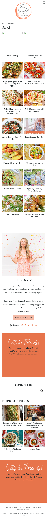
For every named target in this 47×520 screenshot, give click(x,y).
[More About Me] (23, 254)
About (28, 507)
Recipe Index (23, 509)
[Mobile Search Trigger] (44, 4)
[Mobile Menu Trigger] (3, 4)
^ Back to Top (11, 507)
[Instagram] (22, 325)
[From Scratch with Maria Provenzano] (23, 10)
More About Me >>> (23, 317)
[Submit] (42, 391)
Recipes (11, 24)
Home (4, 24)
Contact (37, 507)
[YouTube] (35, 325)
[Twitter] (28, 325)
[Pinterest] (32, 325)
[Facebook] (25, 325)
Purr (23, 516)
